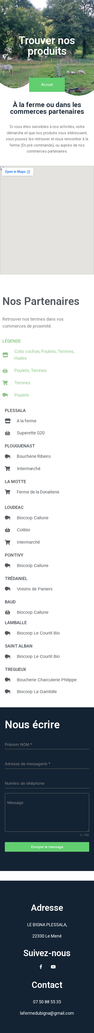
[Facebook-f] (41, 966)
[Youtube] (53, 966)
